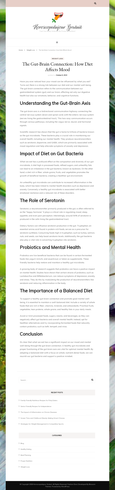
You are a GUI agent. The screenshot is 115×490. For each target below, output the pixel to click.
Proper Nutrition (26, 461)
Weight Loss (57, 58)
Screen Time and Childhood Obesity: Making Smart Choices (43, 418)
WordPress (65, 487)
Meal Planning (26, 455)
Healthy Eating (26, 449)
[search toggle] (95, 3)
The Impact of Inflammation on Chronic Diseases (39, 412)
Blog (22, 443)
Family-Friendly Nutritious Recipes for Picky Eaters (39, 400)
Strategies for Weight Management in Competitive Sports (42, 424)
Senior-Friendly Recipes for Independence (36, 406)
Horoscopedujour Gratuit (57, 27)
